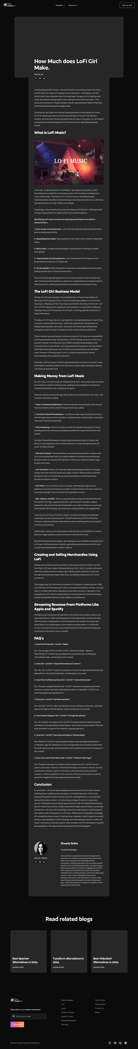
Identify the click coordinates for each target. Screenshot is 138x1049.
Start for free (127, 5)
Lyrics (63, 1008)
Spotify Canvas (67, 1016)
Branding (64, 1024)
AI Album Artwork (67, 1012)
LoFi (62, 1004)
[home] (9, 5)
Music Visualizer (67, 1000)
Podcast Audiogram (68, 1020)
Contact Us (99, 1008)
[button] (60, 5)
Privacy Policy (100, 1004)
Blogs (97, 1012)
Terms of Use (100, 1000)
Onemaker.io (89, 813)
